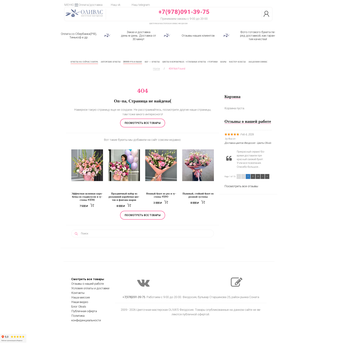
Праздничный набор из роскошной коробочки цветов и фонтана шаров (124, 196)
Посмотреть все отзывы (241, 186)
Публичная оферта (84, 311)
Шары (223, 62)
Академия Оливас (257, 62)
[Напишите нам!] (236, 285)
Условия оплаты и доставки (90, 288)
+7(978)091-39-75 (183, 11)
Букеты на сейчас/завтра (84, 62)
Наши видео (79, 302)
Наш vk (115, 5)
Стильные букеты (196, 62)
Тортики (213, 62)
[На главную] (84, 17)
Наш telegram (141, 5)
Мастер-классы (237, 62)
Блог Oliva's (78, 306)
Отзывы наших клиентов (198, 35)
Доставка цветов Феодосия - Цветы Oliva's (247, 142)
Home (156, 68)
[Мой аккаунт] (267, 14)
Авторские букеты (111, 62)
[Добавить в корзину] (92, 206)
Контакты (77, 293)
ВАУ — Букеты (152, 62)
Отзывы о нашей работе (87, 283)
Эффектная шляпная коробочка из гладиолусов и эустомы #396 (87, 196)
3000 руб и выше (132, 62)
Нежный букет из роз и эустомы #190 (161, 195)
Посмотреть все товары (143, 123)
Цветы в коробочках (173, 62)
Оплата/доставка (90, 5)
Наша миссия (80, 297)
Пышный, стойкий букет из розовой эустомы (198, 195)
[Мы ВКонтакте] (143, 285)
